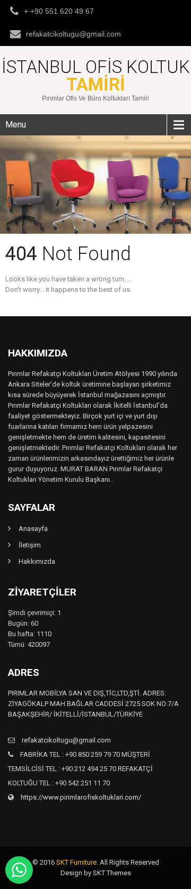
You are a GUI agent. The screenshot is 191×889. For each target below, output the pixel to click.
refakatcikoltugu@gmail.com (73, 34)
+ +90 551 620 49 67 (59, 11)
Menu (15, 125)
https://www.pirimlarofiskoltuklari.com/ (80, 797)
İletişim (30, 545)
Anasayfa (33, 529)
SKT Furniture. (77, 862)
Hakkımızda (37, 561)
